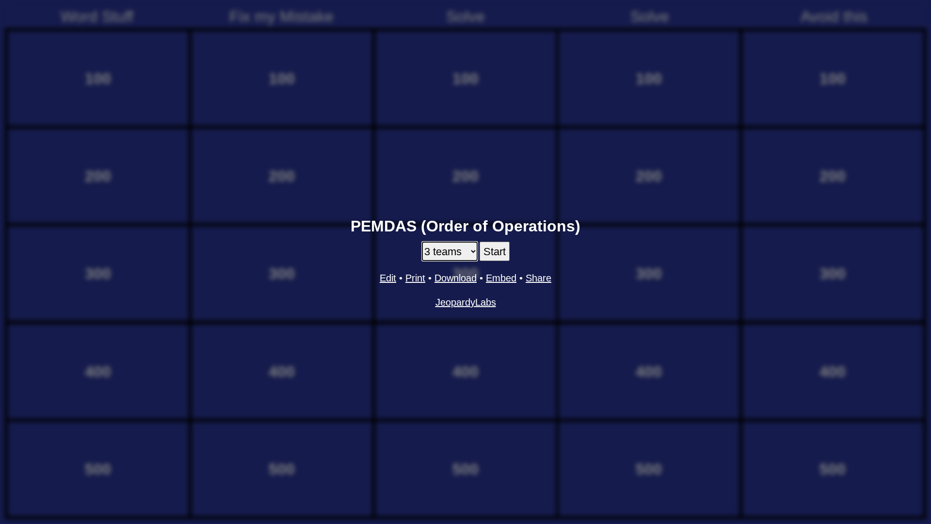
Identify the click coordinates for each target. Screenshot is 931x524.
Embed (501, 278)
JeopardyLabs (465, 302)
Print (415, 278)
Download (455, 278)
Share (538, 278)
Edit (388, 278)
